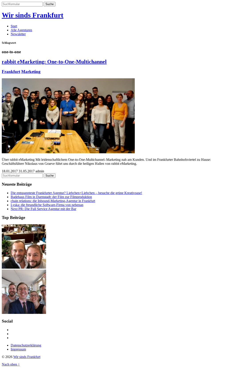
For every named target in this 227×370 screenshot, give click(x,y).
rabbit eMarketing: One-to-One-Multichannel (54, 62)
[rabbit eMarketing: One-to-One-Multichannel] (68, 152)
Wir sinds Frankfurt (32, 15)
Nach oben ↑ (11, 364)
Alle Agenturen (21, 30)
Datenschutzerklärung (26, 345)
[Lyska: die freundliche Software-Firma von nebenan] (24, 313)
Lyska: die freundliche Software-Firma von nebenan (47, 205)
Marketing (31, 71)
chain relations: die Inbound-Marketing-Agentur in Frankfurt (53, 201)
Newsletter (18, 34)
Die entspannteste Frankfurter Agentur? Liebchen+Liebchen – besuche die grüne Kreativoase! (76, 193)
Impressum (18, 349)
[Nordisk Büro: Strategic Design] (24, 267)
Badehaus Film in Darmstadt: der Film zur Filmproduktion (51, 197)
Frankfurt (11, 71)
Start (14, 26)
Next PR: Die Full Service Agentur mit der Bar (43, 209)
